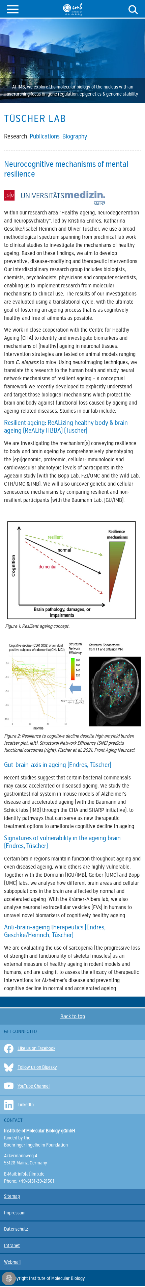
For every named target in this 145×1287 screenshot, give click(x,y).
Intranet (12, 1246)
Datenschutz (16, 1229)
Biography (74, 136)
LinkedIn (26, 1105)
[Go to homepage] (73, 9)
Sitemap (12, 1196)
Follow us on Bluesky (37, 1067)
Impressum (15, 1213)
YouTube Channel (34, 1086)
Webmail (12, 1262)
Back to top (72, 1016)
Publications (45, 136)
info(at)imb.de (31, 1174)
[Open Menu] (13, 8)
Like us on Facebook (36, 1048)
